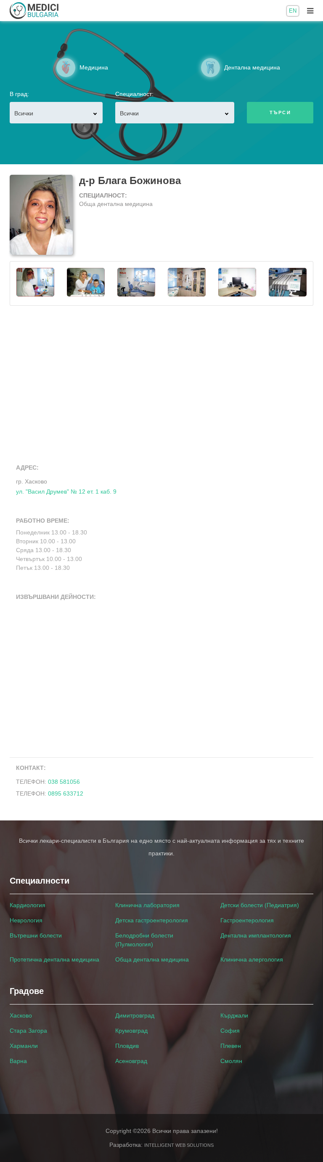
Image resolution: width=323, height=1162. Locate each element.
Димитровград (134, 1015)
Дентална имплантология (255, 935)
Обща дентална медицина (152, 959)
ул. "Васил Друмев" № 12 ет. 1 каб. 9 (66, 486)
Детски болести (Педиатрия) (259, 905)
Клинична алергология (251, 959)
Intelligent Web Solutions (179, 1145)
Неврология (26, 920)
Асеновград (131, 1061)
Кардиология (27, 905)
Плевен (230, 1045)
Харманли (24, 1045)
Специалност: (134, 94)
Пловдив (127, 1045)
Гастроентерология (247, 920)
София (230, 1030)
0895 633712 (65, 793)
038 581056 (64, 781)
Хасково (21, 1015)
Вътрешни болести (36, 935)
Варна (18, 1061)
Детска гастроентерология (151, 920)
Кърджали (234, 1015)
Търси (280, 112)
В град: (19, 94)
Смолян (231, 1061)
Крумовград (131, 1030)
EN (293, 11)
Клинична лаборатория (147, 905)
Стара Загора (28, 1030)
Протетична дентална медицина (54, 959)
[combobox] (56, 112)
